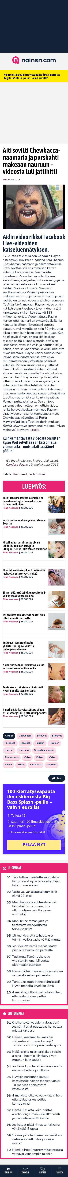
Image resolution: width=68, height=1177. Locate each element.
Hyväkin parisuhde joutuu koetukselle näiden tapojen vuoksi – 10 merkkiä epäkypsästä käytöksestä (37, 1083)
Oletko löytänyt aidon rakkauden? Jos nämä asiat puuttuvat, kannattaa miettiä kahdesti (37, 1026)
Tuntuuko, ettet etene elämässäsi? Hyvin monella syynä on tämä (23, 689)
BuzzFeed (20, 474)
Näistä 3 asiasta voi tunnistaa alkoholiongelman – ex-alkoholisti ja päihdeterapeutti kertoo (36, 1114)
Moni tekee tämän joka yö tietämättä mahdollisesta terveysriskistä (24, 571)
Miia (5, 179)
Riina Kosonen (10, 508)
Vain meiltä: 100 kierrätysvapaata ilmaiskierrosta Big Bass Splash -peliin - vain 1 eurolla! (32, 76)
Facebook (10, 743)
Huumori (54, 743)
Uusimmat (14, 868)
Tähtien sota (11, 757)
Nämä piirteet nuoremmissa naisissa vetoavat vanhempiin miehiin (23, 666)
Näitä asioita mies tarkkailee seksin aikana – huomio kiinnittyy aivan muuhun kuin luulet (36, 1056)
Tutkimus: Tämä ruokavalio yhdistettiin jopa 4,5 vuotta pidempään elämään (18, 646)
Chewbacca (25, 735)
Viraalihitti (35, 764)
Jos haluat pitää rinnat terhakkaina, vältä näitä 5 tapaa (36, 1127)
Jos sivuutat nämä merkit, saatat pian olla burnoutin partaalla (24, 616)
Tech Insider (36, 474)
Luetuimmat (16, 1014)
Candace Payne (17, 464)
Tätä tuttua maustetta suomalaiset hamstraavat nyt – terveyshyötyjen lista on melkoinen (23, 501)
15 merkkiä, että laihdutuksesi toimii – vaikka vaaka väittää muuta (25, 594)
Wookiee (51, 764)
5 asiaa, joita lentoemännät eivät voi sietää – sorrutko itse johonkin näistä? (37, 1139)
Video (27, 757)
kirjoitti (34, 430)
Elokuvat (42, 735)
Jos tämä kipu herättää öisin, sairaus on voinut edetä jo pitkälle (37, 1068)
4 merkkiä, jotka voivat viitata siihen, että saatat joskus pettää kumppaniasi (25, 711)
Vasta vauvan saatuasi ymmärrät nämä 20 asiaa (24, 521)
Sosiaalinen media (44, 750)
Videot (39, 757)
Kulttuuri (24, 750)
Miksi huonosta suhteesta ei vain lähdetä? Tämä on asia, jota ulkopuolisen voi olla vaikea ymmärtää (25, 546)
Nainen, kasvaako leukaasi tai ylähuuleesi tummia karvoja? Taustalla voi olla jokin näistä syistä (36, 1041)
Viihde (8, 764)
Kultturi (9, 750)
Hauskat (25, 743)
